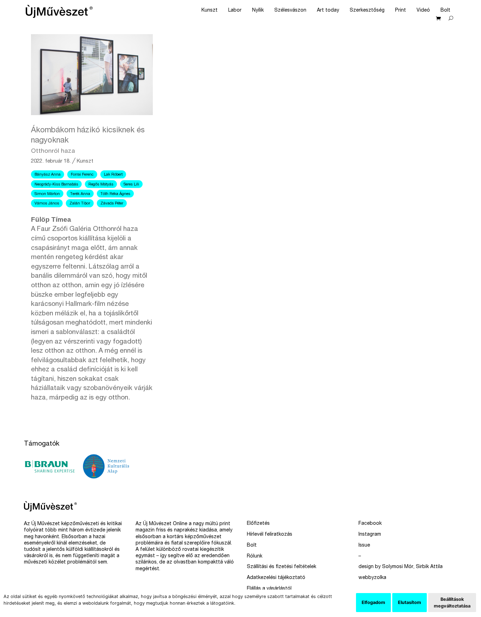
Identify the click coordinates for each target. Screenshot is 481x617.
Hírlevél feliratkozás (269, 534)
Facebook (370, 523)
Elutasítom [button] (409, 602)
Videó (423, 10)
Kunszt (209, 10)
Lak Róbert (113, 175)
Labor (235, 10)
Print (400, 10)
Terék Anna (80, 194)
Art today (328, 10)
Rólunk (254, 556)
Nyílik (258, 10)
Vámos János (47, 204)
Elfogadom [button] (373, 602)
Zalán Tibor (79, 204)
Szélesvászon (290, 10)
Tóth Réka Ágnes (115, 194)
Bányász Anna (48, 175)
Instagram (369, 534)
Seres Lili (131, 185)
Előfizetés (258, 523)
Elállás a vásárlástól (269, 588)
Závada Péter (111, 204)
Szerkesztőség (367, 10)
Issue (364, 545)
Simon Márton (47, 194)
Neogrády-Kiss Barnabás (56, 185)
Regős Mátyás (100, 185)
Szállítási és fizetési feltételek (281, 567)
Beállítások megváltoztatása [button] (452, 603)
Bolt (445, 10)
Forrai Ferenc (82, 175)
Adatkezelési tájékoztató (276, 577)
